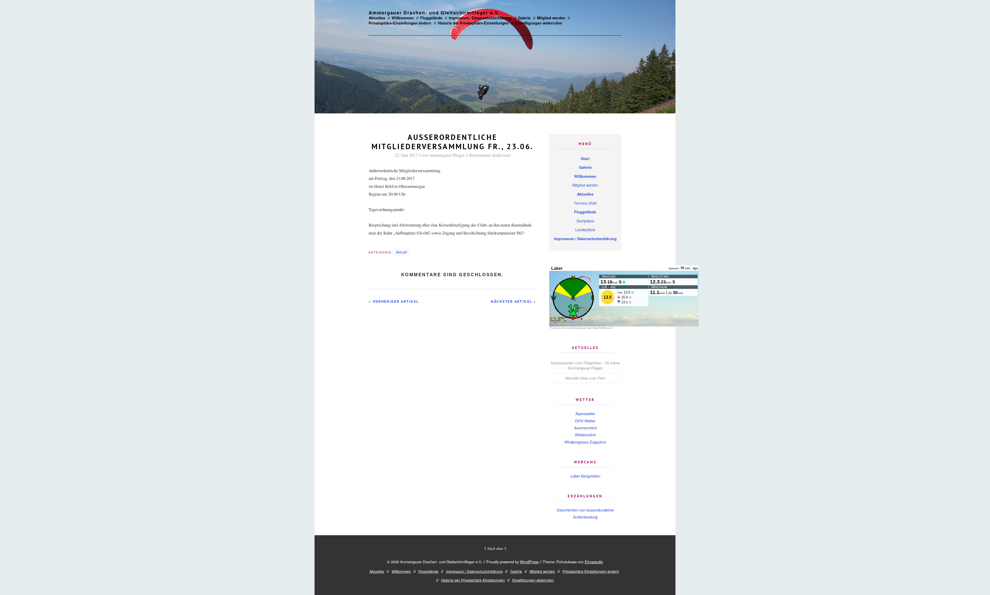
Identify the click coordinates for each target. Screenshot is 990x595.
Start (585, 158)
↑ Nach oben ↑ (495, 548)
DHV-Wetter (585, 420)
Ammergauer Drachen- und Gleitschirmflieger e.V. (434, 12)
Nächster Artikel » (513, 301)
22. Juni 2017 (406, 155)
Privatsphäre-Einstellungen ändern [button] (400, 23)
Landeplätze (585, 229)
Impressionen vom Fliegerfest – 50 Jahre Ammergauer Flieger (585, 365)
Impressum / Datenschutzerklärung (480, 17)
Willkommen (403, 17)
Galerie (524, 17)
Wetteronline (585, 434)
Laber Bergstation (585, 476)
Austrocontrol (585, 427)
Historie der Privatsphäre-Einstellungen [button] (473, 23)
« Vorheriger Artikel (394, 301)
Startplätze (585, 220)
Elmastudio (594, 561)
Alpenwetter (585, 413)
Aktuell (401, 252)
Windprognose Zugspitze (585, 442)
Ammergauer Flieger (447, 155)
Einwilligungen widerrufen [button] (538, 23)
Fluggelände (431, 17)
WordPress (529, 561)
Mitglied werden (551, 17)
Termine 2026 (585, 203)
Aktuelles (377, 17)
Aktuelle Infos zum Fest (585, 378)
